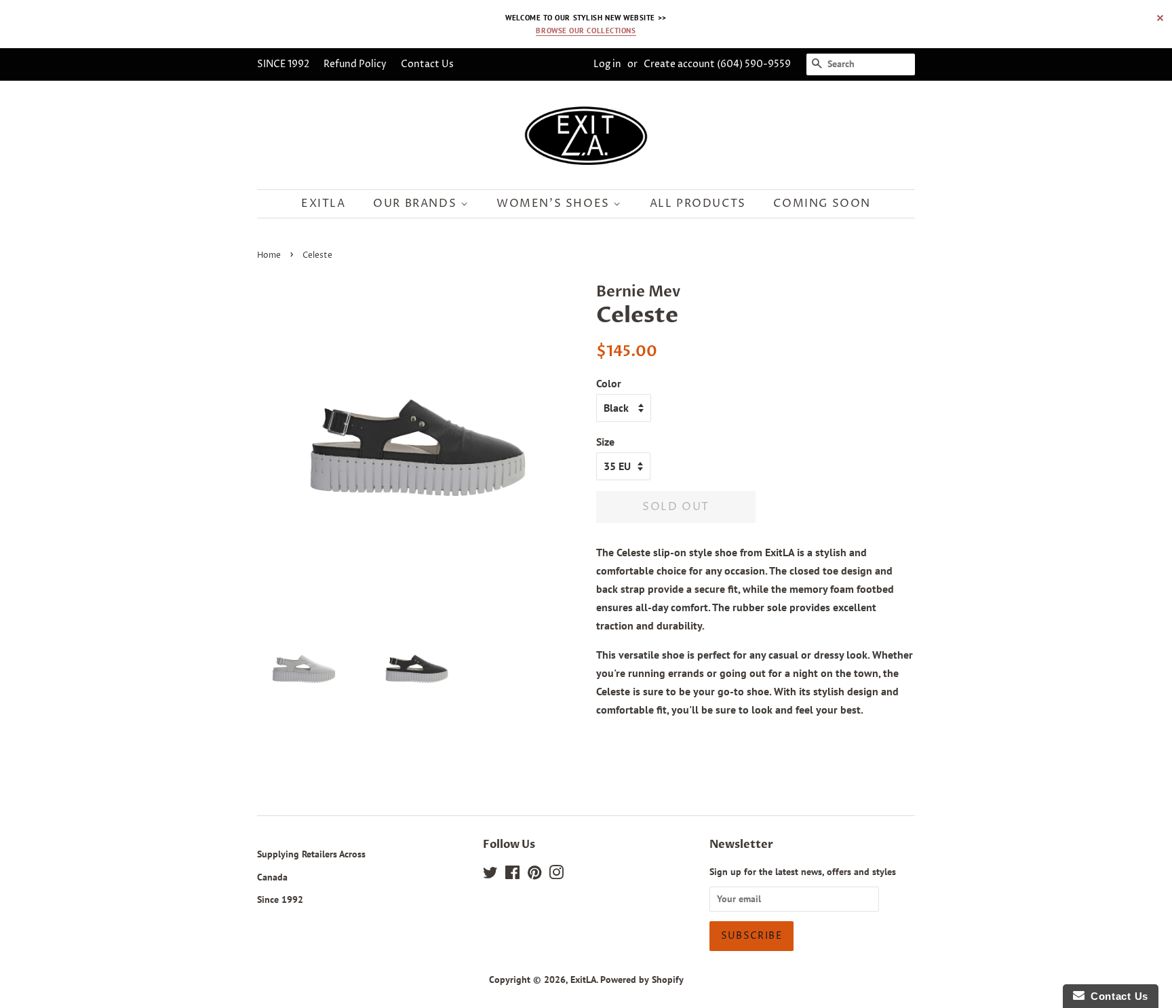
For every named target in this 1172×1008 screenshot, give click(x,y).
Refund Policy (362, 64)
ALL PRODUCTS (698, 203)
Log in (607, 64)
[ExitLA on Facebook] (512, 875)
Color (608, 383)
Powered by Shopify (642, 979)
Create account (679, 64)
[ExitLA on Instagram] (556, 875)
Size (605, 441)
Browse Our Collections (586, 30)
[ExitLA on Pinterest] (534, 875)
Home (269, 255)
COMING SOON (822, 203)
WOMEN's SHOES (554, 203)
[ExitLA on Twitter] (490, 875)
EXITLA (323, 203)
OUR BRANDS (417, 203)
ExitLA (583, 979)
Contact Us (434, 64)
